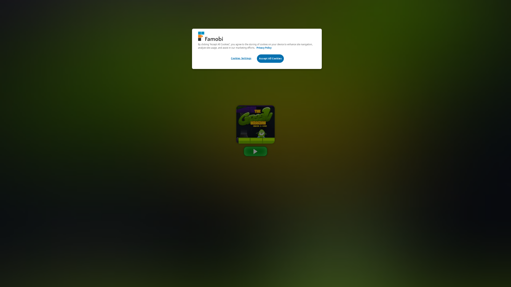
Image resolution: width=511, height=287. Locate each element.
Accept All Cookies (270, 58)
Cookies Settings (241, 58)
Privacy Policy (263, 47)
